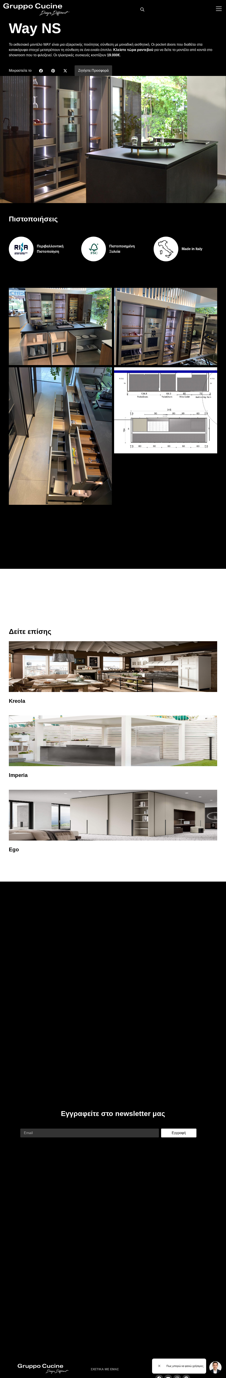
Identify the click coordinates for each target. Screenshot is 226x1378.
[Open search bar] (142, 9)
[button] (41, 71)
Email (24, 1126)
